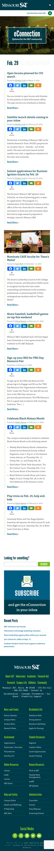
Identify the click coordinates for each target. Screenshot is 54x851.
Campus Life (21, 683)
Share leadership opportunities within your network (25, 635)
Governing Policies (36, 813)
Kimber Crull (20, 80)
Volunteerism (9, 751)
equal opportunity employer (35, 843)
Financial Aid (43, 676)
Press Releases (35, 809)
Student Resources (37, 737)
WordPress (27, 848)
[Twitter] (17, 85)
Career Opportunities (37, 751)
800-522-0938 (21, 691)
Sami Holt (19, 264)
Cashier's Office (35, 747)
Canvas (7, 779)
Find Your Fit (9, 756)
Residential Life (35, 709)
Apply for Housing (36, 728)
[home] (20, 5)
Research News (10, 728)
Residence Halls (35, 715)
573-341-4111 (44, 688)
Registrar (32, 743)
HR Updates (34, 786)
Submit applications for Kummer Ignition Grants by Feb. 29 (27, 172)
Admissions (20, 676)
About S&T (9, 676)
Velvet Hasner (20, 321)
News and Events (11, 709)
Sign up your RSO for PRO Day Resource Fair (25, 359)
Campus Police (10, 800)
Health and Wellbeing (12, 805)
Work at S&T (34, 770)
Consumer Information (32, 694)
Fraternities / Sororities (13, 747)
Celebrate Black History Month (25, 418)
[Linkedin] (24, 85)
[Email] (31, 85)
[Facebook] (10, 85)
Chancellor (33, 800)
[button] (50, 5)
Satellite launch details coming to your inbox (27, 118)
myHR (31, 781)
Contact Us (36, 691)
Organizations (9, 743)
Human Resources (36, 765)
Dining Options (35, 720)
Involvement (9, 737)
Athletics (32, 683)
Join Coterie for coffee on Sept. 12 (17, 639)
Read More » (12, 108)
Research (11, 683)
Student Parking (35, 756)
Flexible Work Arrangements (34, 776)
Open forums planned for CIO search (25, 74)
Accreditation (11, 694)
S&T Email (8, 783)
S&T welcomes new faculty (15, 626)
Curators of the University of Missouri (30, 845)
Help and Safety (11, 794)
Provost (32, 805)
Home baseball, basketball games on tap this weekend (27, 315)
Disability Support (31, 697)
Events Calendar (10, 715)
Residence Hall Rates (37, 724)
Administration (35, 794)
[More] (38, 85)
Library (7, 770)
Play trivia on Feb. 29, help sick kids (26, 497)
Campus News (9, 720)
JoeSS (6, 775)
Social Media (27, 828)
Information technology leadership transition (22, 631)
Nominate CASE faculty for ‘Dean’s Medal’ (28, 258)
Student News (9, 724)
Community (42, 683)
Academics (31, 676)
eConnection (27, 34)
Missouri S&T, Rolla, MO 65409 (19, 688)
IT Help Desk (9, 809)
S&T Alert (8, 813)
